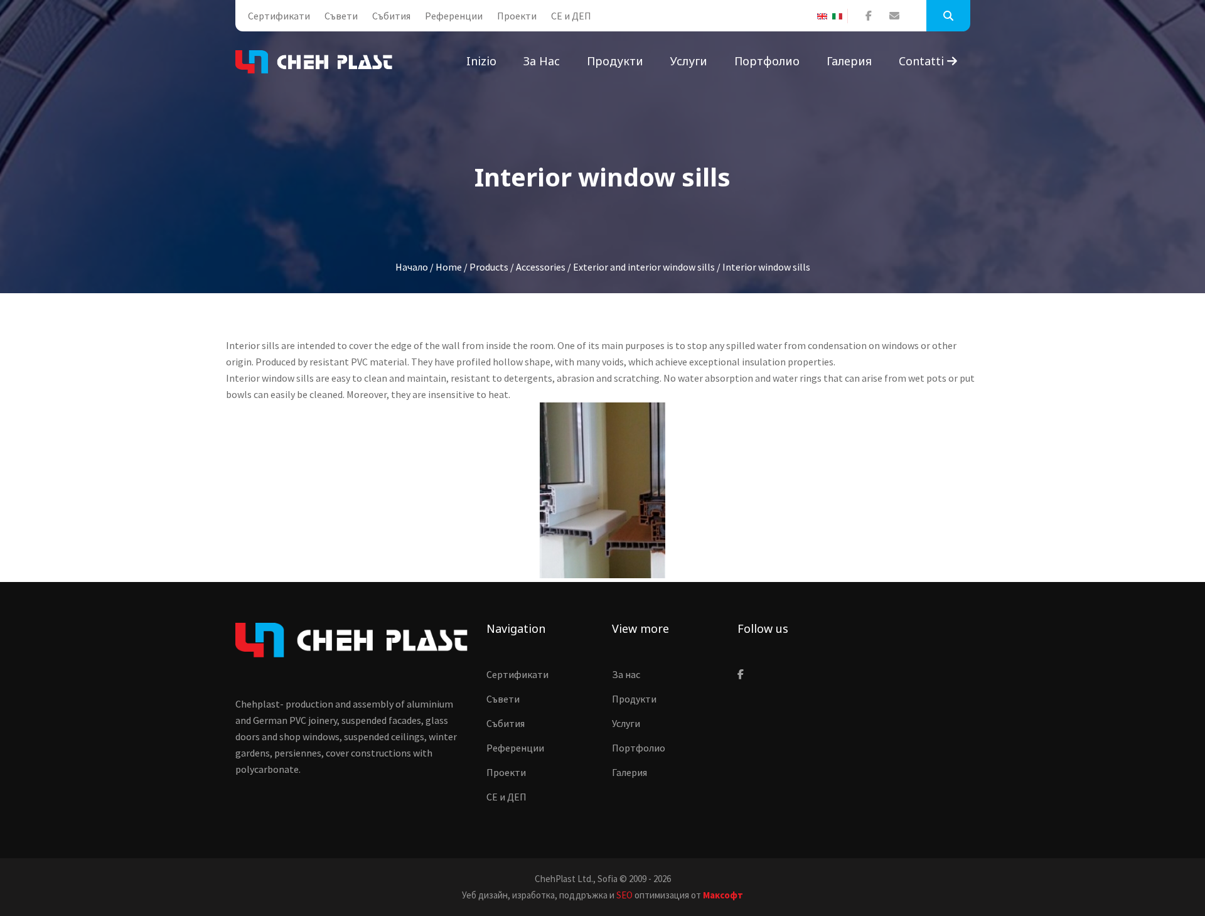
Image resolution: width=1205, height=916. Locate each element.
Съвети (341, 15)
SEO (624, 895)
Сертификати (279, 15)
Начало (411, 267)
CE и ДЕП (571, 15)
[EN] (824, 16)
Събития (391, 15)
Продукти (615, 60)
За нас (541, 60)
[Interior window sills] (602, 490)
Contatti (923, 60)
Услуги (688, 60)
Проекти (517, 15)
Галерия (849, 60)
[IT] (839, 16)
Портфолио (767, 60)
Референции (454, 15)
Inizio (481, 60)
